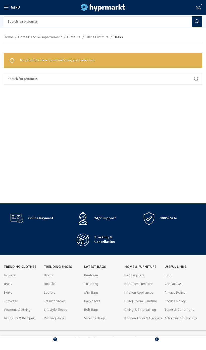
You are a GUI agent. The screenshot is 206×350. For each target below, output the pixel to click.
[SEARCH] (197, 21)
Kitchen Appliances (138, 293)
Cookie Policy (175, 301)
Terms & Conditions (179, 310)
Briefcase (91, 275)
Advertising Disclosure (181, 318)
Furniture (74, 37)
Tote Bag (91, 284)
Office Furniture (97, 37)
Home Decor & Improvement (40, 37)
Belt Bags (91, 310)
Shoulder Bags (94, 318)
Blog (168, 275)
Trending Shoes (58, 267)
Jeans (8, 284)
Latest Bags (95, 267)
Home (9, 37)
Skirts (8, 293)
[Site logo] (103, 8)
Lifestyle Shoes (55, 310)
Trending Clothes (20, 267)
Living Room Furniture (140, 301)
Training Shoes (54, 301)
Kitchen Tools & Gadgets (143, 318)
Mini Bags (91, 293)
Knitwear (10, 301)
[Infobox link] (37, 218)
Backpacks (92, 301)
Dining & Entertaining (140, 310)
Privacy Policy (175, 293)
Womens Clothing (17, 310)
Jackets (9, 275)
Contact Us (173, 284)
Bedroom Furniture (138, 284)
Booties (50, 284)
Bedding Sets (134, 275)
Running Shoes (55, 318)
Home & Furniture (140, 267)
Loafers (49, 293)
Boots (48, 275)
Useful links (175, 267)
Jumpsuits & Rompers (19, 318)
